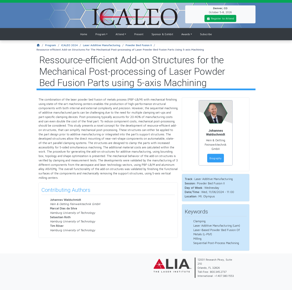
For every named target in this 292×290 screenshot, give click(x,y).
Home (83, 34)
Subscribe (206, 34)
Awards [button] (185, 34)
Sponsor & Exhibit (162, 34)
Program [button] (100, 34)
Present (138, 34)
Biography (215, 158)
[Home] (136, 8)
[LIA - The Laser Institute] (148, 259)
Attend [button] (120, 34)
